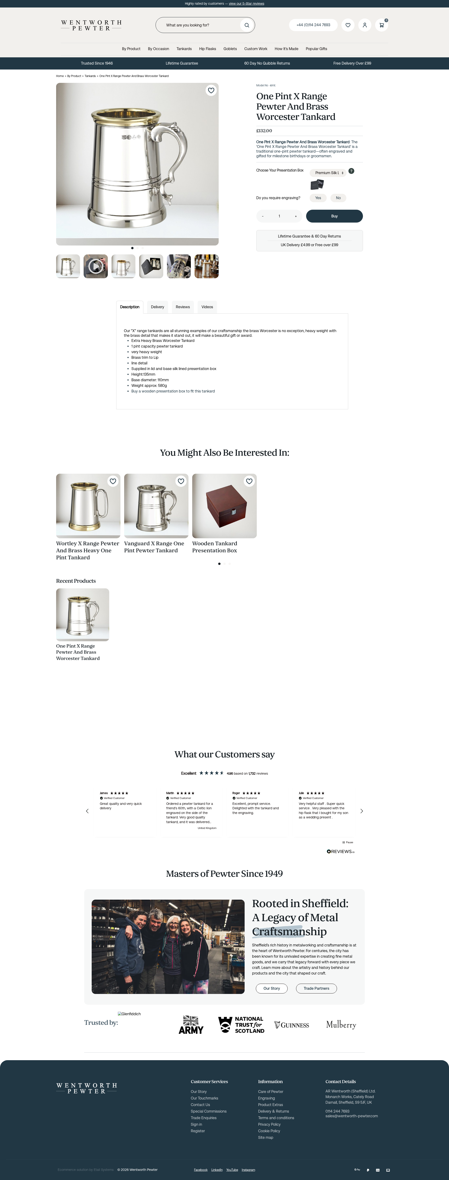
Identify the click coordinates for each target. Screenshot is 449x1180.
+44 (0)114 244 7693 (313, 25)
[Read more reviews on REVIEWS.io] (341, 851)
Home (60, 76)
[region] (224, 811)
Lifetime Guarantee (182, 63)
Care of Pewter (270, 1091)
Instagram (248, 1170)
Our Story (272, 988)
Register (198, 1131)
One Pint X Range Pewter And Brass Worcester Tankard (78, 652)
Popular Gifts (316, 49)
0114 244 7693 (337, 1111)
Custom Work (255, 49)
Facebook (201, 1170)
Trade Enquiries (204, 1118)
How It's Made (286, 49)
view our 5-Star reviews (246, 3)
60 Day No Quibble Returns (267, 63)
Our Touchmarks (204, 1098)
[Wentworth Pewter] (91, 25)
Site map (265, 1137)
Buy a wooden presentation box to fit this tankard (173, 391)
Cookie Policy (269, 1131)
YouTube (232, 1170)
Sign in (196, 1124)
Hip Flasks (207, 49)
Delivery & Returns (273, 1111)
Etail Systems (104, 1170)
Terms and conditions (276, 1118)
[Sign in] (365, 25)
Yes (318, 198)
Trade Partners (316, 988)
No (338, 198)
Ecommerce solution (73, 1170)
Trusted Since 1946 (97, 63)
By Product (131, 49)
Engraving (266, 1098)
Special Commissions (209, 1111)
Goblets (230, 49)
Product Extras (270, 1105)
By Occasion (158, 49)
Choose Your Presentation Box (280, 170)
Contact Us (200, 1105)
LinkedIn (217, 1170)
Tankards (184, 49)
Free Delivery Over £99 (352, 63)
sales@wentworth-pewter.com (352, 1116)
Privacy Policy (269, 1124)
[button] (87, 811)
